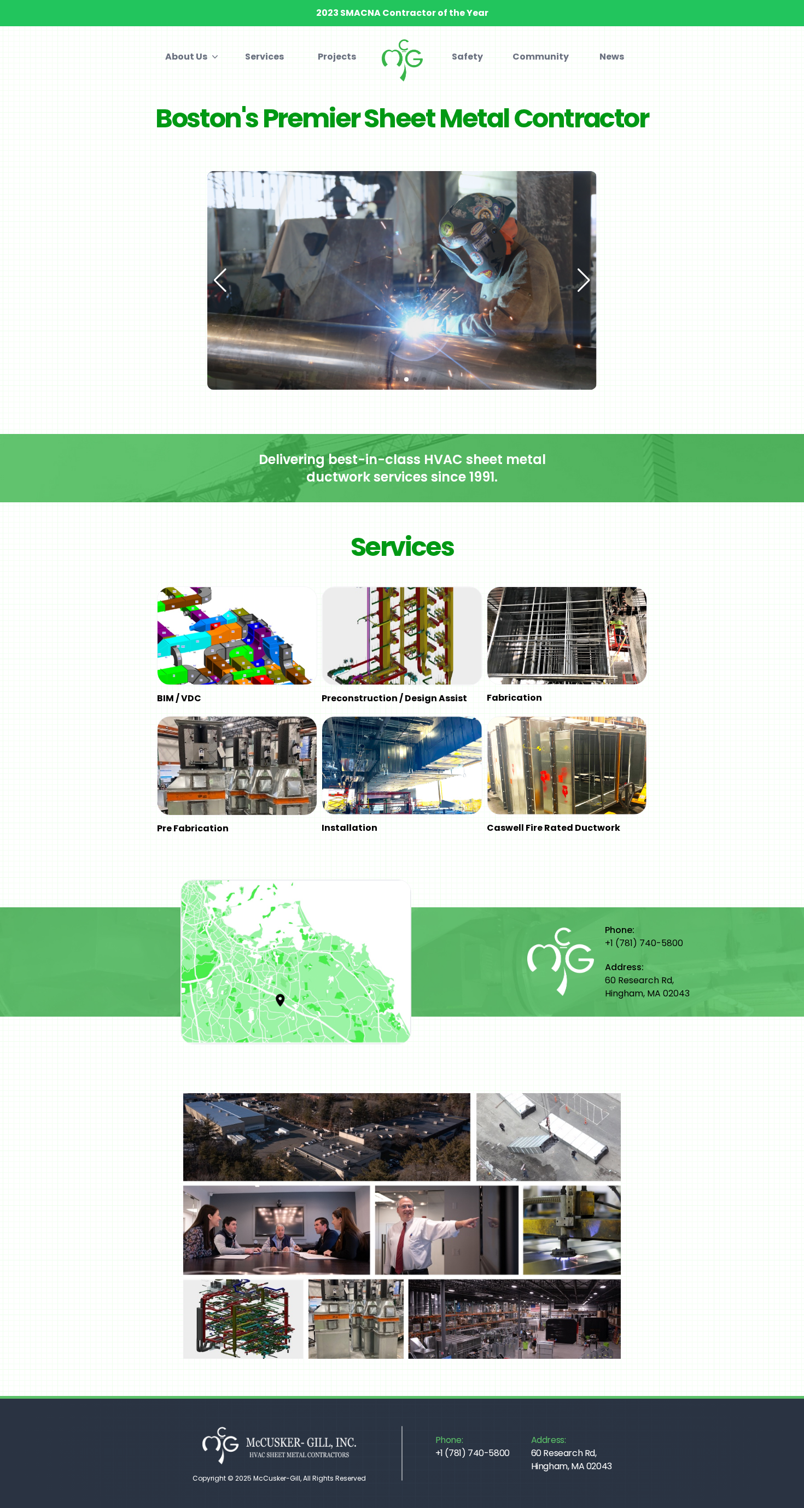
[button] (402, 1226)
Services (264, 56)
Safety (467, 56)
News (611, 56)
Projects (337, 56)
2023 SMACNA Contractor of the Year (402, 13)
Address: (571, 1453)
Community (539, 56)
